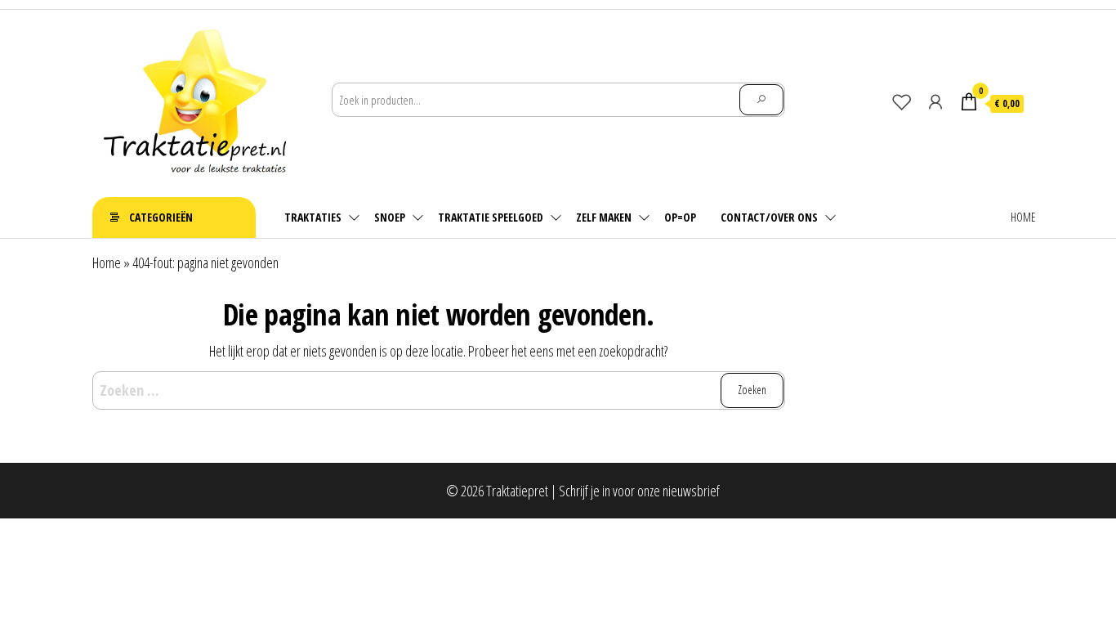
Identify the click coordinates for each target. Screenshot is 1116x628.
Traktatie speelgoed (490, 217)
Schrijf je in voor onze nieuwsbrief (639, 490)
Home (1023, 217)
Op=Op (680, 217)
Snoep (389, 217)
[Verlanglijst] (902, 101)
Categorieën (161, 217)
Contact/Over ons (769, 217)
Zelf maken (604, 217)
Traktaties (312, 217)
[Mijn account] (935, 101)
